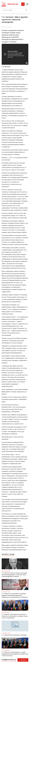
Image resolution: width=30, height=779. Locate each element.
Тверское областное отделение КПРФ (13, 4)
